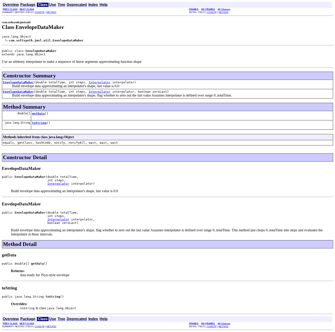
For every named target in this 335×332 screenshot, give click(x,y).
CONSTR (39, 12)
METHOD (51, 12)
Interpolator (100, 82)
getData (38, 113)
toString (39, 123)
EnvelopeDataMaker (18, 82)
